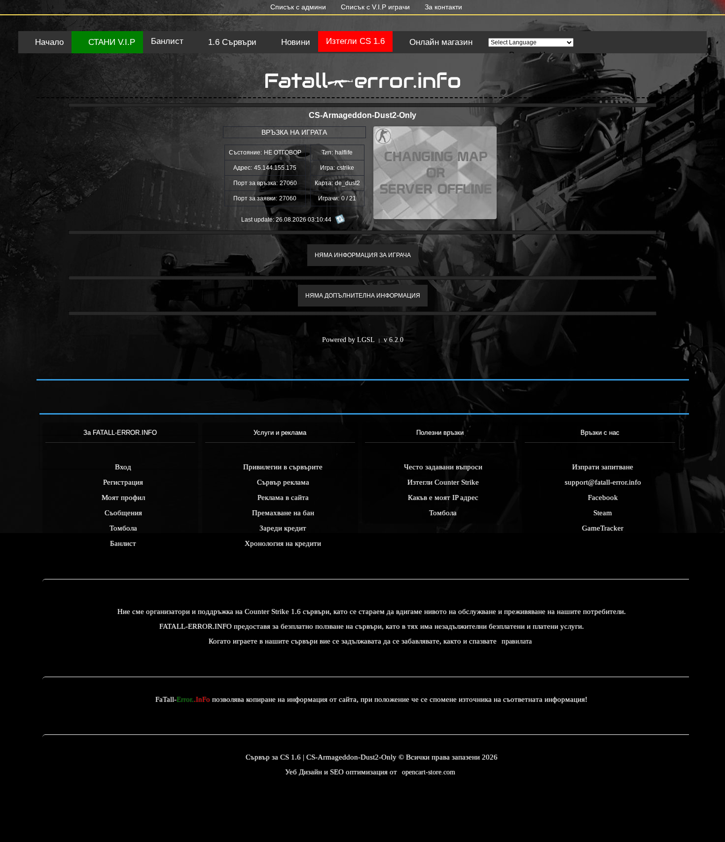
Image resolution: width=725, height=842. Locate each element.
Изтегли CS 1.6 (355, 41)
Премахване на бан (283, 513)
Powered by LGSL (348, 340)
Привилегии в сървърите (283, 467)
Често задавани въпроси (443, 467)
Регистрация (123, 482)
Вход (123, 467)
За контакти (442, 7)
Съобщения (123, 513)
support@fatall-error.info (603, 482)
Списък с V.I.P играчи (374, 7)
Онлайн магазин (439, 42)
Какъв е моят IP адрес (443, 497)
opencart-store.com (428, 772)
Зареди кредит (282, 528)
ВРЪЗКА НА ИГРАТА (294, 132)
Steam (602, 513)
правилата (517, 641)
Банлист (167, 41)
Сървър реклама (283, 482)
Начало (48, 42)
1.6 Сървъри (231, 42)
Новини (294, 42)
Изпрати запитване (602, 467)
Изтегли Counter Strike (443, 482)
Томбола (123, 528)
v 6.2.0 (393, 340)
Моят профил (123, 497)
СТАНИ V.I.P (110, 42)
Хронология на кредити (283, 543)
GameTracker (602, 528)
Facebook (603, 497)
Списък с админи (297, 7)
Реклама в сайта (283, 497)
